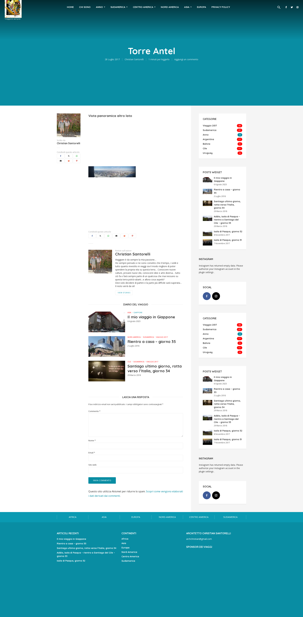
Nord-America (170, 7)
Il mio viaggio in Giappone (151, 317)
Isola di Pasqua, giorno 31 (228, 240)
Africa (72, 517)
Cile (129, 361)
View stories (124, 292)
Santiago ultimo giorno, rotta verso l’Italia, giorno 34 (155, 368)
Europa (201, 7)
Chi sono (85, 7)
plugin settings (206, 272)
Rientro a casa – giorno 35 (152, 341)
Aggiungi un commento (186, 59)
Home (70, 7)
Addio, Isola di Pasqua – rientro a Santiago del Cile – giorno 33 (227, 219)
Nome (92, 440)
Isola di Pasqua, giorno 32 (228, 231)
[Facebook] (207, 296)
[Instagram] (216, 296)
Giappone (138, 312)
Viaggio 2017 (162, 337)
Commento (94, 411)
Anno (99, 7)
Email (91, 452)
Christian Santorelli (134, 59)
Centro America (143, 7)
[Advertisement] (135, 140)
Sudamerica (117, 7)
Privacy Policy (220, 7)
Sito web (92, 464)
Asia (186, 7)
